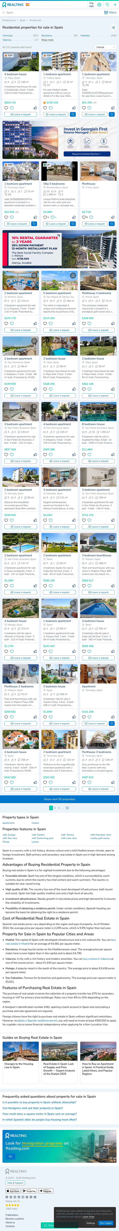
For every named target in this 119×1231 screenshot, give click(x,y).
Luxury (35, 841)
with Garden (38, 834)
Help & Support (15, 1182)
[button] (27, 5)
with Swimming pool (42, 838)
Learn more (88, 1216)
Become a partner (15, 1218)
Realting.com (9, 20)
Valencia (7, 39)
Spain (23, 20)
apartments (8, 822)
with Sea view (9, 838)
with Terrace (67, 834)
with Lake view (69, 838)
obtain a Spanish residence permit (37, 1020)
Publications (12, 1215)
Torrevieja (7, 35)
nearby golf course (100, 838)
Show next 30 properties (59, 799)
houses (35, 822)
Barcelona (47, 35)
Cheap (5, 841)
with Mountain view (100, 834)
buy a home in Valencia (96, 959)
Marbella (85, 35)
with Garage (8, 834)
